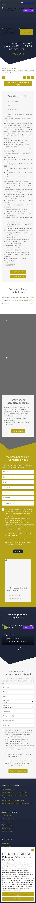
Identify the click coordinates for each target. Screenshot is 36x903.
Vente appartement (8, 789)
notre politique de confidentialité (12, 890)
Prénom (6, 472)
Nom (4, 477)
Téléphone (6, 487)
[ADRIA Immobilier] (27, 3)
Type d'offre (6, 700)
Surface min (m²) (8, 721)
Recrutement (6, 843)
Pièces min (6, 725)
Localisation (7, 711)
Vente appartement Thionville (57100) (14, 792)
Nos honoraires (7, 846)
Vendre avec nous (8, 822)
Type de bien (6, 705)
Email (5, 482)
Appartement (11, 68)
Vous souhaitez (6, 497)
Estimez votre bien (8, 819)
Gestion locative (7, 828)
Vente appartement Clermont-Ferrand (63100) (17, 803)
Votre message (8, 503)
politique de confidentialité (17, 544)
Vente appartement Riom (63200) (13, 800)
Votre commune (9, 493)
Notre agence (6, 816)
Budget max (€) (8, 716)
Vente (4, 68)
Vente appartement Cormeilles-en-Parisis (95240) (15, 796)
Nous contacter (7, 831)
